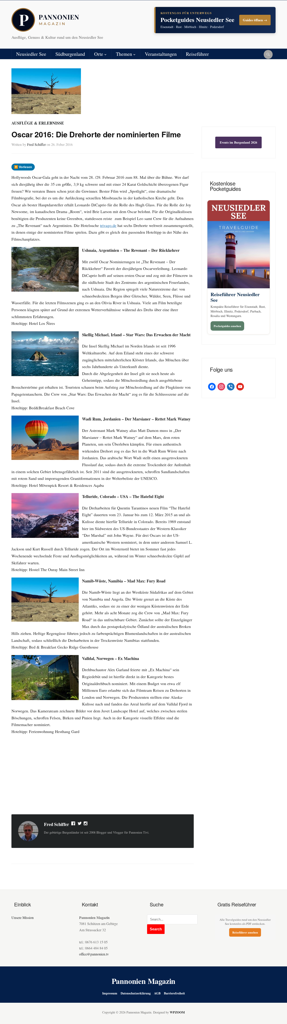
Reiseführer (197, 54)
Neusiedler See (31, 54)
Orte (98, 54)
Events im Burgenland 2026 (238, 142)
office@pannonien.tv (94, 954)
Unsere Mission (22, 917)
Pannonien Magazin (144, 981)
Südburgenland (70, 54)
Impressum (109, 993)
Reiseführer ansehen (245, 932)
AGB (157, 993)
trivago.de (108, 225)
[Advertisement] (102, 775)
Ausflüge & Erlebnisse (37, 123)
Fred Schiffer (36, 144)
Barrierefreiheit (174, 993)
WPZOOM (177, 1012)
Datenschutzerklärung (136, 993)
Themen (124, 54)
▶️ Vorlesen (23, 167)
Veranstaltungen (161, 54)
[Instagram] (86, 824)
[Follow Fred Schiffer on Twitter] (80, 824)
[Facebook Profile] (73, 824)
